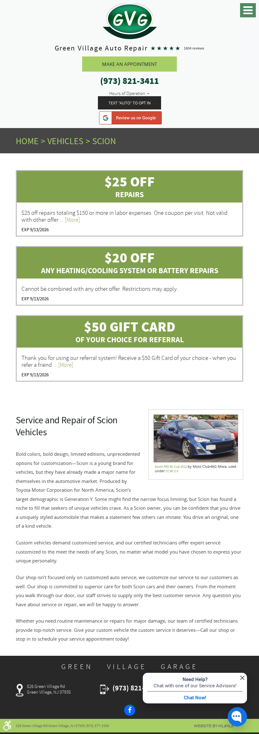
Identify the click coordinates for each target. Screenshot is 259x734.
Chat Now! (195, 697)
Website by (213, 726)
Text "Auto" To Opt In (130, 102)
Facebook (129, 710)
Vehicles (65, 141)
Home (27, 141)
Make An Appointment (129, 64)
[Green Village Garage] (129, 18)
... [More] (69, 220)
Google (130, 118)
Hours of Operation (127, 93)
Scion (104, 141)
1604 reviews (194, 48)
